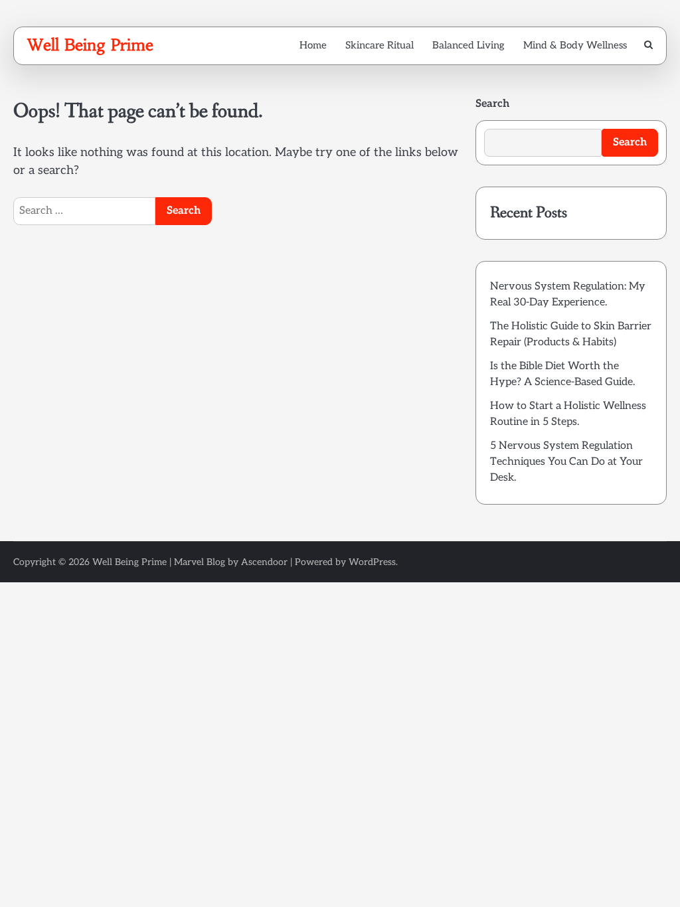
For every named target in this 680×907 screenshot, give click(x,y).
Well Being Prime (90, 45)
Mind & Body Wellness (575, 45)
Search (492, 104)
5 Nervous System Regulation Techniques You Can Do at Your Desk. (566, 462)
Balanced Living (468, 45)
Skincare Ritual (379, 45)
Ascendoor (264, 562)
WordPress (372, 562)
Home (313, 45)
